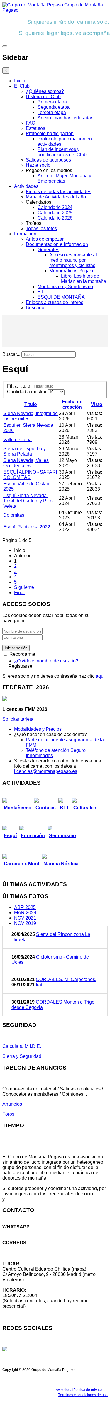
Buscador (36, 307)
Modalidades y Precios (38, 729)
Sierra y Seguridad (21, 1056)
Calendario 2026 (55, 217)
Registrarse (20, 666)
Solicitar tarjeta (17, 719)
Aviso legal (64, 1390)
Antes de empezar (45, 239)
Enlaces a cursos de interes (54, 302)
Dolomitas (13, 515)
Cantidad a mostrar (27, 391)
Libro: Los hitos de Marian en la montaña (83, 278)
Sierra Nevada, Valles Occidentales (26, 463)
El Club (22, 86)
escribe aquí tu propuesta (32, 1199)
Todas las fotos (41, 228)
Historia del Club (43, 96)
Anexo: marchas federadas (65, 117)
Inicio (19, 80)
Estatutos (35, 128)
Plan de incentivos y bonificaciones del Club (62, 152)
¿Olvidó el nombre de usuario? (46, 660)
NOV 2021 (25, 917)
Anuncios (12, 1104)
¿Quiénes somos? (45, 91)
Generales (48, 249)
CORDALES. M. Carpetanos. (66, 979)
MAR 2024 (25, 912)
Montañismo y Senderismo (65, 286)
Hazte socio (38, 165)
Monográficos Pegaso (72, 270)
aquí (100, 676)
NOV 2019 (25, 923)
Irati (39, 984)
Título (30, 404)
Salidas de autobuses (48, 159)
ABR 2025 (25, 907)
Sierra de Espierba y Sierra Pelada (24, 451)
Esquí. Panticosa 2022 (26, 526)
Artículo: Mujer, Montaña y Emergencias (64, 178)
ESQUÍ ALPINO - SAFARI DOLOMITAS (30, 475)
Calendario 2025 (55, 212)
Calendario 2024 (55, 207)
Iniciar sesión (16, 648)
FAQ (30, 122)
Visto (96, 404)
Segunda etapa (54, 107)
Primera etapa (52, 101)
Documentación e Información (57, 244)
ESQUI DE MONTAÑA (61, 297)
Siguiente (24, 587)
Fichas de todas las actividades (58, 191)
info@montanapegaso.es (28, 1247)
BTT (42, 291)
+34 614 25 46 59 (20, 1232)
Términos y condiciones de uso (83, 1395)
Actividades (26, 186)
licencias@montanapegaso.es (45, 771)
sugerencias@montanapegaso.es (37, 1253)
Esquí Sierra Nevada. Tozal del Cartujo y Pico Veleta (28, 501)
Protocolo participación (50, 133)
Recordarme (21, 654)
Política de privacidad (90, 1390)
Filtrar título (20, 385)
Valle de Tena (17, 439)
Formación (25, 233)
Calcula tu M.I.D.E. (21, 1046)
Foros (8, 1114)
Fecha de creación (72, 404)
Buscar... (11, 354)
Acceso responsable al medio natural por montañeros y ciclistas (73, 260)
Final (19, 592)
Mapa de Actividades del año (56, 196)
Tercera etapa (52, 112)
